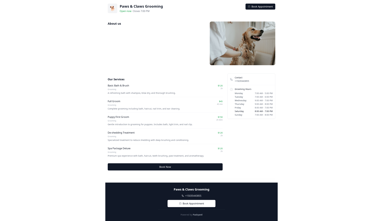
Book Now (165, 167)
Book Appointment (262, 6)
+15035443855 (242, 81)
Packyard (197, 214)
